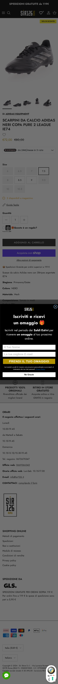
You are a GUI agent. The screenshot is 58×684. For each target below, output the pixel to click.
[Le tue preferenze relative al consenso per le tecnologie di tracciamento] (53, 679)
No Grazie (29, 375)
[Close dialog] (55, 306)
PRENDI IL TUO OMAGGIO (29, 361)
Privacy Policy (40, 369)
